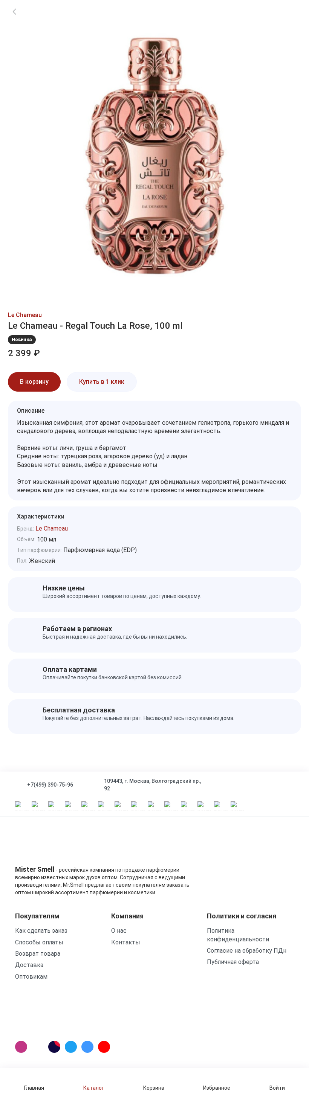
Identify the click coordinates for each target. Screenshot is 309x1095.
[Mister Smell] (38, 845)
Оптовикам (31, 976)
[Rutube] (54, 1047)
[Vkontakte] (87, 1047)
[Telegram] (71, 1047)
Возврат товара (37, 953)
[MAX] (38, 1047)
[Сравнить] (171, 382)
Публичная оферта (233, 961)
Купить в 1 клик (101, 381)
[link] (14, 11)
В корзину (34, 381)
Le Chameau (25, 315)
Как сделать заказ (41, 930)
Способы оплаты (39, 942)
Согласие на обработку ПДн (246, 950)
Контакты (125, 942)
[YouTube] (104, 1047)
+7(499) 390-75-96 (50, 785)
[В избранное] (150, 382)
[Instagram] (21, 1047)
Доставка (29, 964)
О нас (119, 930)
